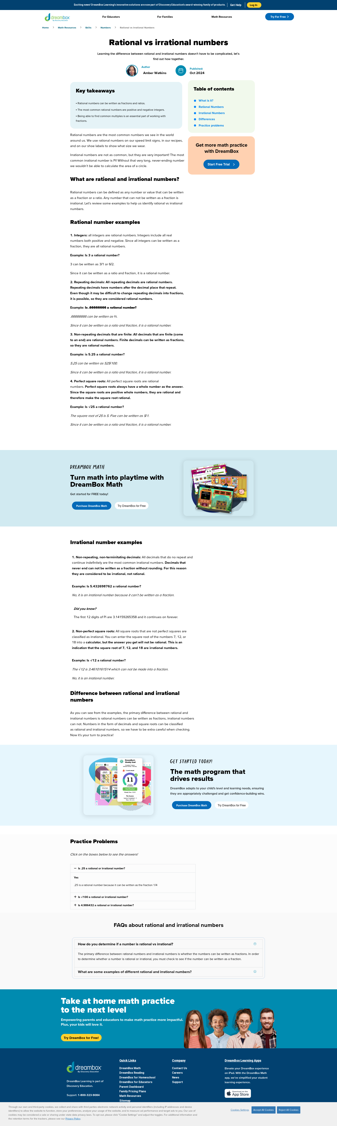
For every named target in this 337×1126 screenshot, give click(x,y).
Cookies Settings (240, 1109)
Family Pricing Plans (132, 1091)
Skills (88, 27)
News (175, 1077)
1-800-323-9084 (89, 1095)
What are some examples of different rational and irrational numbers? (135, 972)
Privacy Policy (72, 1118)
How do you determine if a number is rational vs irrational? (125, 944)
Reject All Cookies (289, 1109)
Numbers (106, 27)
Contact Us (179, 1068)
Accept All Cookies (263, 1109)
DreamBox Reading (131, 1072)
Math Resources (67, 27)
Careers (177, 1072)
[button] (132, 868)
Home (45, 27)
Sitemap (124, 1100)
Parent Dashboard (131, 1086)
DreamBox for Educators (135, 1082)
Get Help (235, 5)
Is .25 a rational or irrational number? (101, 868)
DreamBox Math (130, 1068)
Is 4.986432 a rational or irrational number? (106, 905)
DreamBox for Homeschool (137, 1077)
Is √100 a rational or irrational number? (103, 896)
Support (177, 1082)
